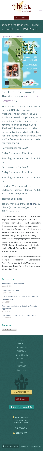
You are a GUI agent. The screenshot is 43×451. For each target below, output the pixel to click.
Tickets (21, 362)
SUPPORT (21, 366)
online (33, 203)
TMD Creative (35, 446)
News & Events (21, 355)
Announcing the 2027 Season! (13, 283)
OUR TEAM (21, 351)
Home (21, 340)
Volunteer (22, 392)
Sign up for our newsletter (22, 407)
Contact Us (21, 370)
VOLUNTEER (21, 359)
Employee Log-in (11, 446)
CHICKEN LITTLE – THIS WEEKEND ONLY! (19, 315)
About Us (21, 344)
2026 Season (21, 347)
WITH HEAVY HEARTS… (11, 290)
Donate (22, 18)
